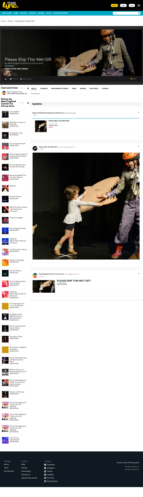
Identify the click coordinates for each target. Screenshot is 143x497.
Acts (49, 13)
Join (131, 5)
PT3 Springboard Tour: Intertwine (17, 305)
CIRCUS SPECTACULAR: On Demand (18, 241)
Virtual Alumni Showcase (15, 198)
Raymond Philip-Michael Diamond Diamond (48, 113)
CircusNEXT (15, 112)
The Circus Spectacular (15, 439)
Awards (83, 88)
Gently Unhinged (17, 260)
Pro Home (6, 13)
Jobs (16, 13)
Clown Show (9, 66)
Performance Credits (59, 88)
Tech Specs (94, 88)
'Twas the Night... (17, 218)
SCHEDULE (44, 88)
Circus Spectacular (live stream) (17, 282)
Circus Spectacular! (18, 228)
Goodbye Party (16, 337)
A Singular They (16, 133)
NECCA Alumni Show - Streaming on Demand (18, 209)
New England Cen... (15, 92)
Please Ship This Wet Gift (59, 121)
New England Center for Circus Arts (51, 274)
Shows (41, 13)
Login (123, 5)
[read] (51, 127)
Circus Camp (11, 93)
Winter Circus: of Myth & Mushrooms (18, 371)
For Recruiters (60, 13)
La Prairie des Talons (18, 250)
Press (74, 88)
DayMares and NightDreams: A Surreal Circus (16, 316)
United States (10, 69)
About (34, 88)
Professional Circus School (25, 93)
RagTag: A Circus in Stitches (17, 123)
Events (32, 13)
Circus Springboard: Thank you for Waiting (18, 404)
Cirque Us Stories (17, 392)
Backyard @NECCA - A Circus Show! (18, 176)
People (23, 13)
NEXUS (13, 186)
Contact (105, 88)
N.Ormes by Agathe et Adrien (18, 348)
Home (3, 21)
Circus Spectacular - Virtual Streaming (18, 166)
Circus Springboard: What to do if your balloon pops (18, 382)
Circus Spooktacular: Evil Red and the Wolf (18, 360)
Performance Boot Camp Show (18, 327)
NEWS (114, 5)
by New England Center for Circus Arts (24, 63)
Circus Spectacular (17, 144)
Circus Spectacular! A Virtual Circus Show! (19, 155)
